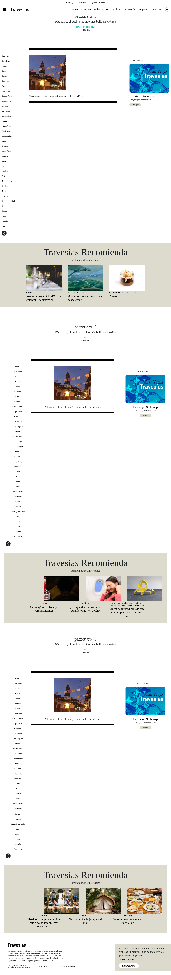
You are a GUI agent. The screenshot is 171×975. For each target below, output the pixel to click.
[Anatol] (127, 278)
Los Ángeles (7, 116)
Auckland (5, 56)
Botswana (5, 81)
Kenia (4, 86)
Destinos (71, 292)
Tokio (4, 216)
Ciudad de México (116, 292)
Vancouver (6, 226)
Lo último (116, 9)
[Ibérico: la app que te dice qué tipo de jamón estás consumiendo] (44, 901)
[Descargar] (149, 78)
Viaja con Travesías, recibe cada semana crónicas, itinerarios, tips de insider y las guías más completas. (141, 952)
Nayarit (85, 915)
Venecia (5, 196)
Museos (129, 605)
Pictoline (82, 3)
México (74, 9)
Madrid (4, 66)
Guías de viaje (101, 9)
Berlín (4, 71)
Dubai (4, 141)
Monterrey (121, 605)
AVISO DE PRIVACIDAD (46, 966)
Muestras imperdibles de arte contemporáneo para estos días (127, 612)
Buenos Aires (7, 96)
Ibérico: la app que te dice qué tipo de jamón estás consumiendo (44, 923)
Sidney (4, 211)
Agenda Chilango (98, 3)
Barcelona (6, 61)
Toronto (5, 221)
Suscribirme (128, 965)
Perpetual (143, 9)
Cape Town (6, 101)
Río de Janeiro (7, 181)
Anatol (113, 296)
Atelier (44, 603)
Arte (113, 603)
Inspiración (130, 9)
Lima (4, 161)
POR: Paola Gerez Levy (85, 27)
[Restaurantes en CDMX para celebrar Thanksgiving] (44, 278)
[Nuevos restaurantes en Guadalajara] (127, 901)
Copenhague (7, 136)
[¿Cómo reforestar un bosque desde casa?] (85, 278)
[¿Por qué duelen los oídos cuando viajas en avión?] (85, 588)
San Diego (6, 131)
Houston (5, 156)
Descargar (135, 105)
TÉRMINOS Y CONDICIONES (67, 966)
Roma (4, 191)
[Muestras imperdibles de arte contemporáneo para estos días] (127, 588)
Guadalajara (127, 603)
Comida (29, 292)
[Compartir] (4, 233)
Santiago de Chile (9, 201)
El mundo (86, 9)
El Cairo (5, 146)
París (3, 176)
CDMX (118, 603)
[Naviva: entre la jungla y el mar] (85, 901)
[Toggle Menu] (4, 9)
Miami (4, 121)
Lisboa (4, 166)
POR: (85, 338)
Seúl (3, 206)
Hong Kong (6, 151)
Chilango (70, 3)
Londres (5, 171)
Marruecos (6, 91)
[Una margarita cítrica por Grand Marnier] (44, 588)
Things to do (139, 605)
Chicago (5, 106)
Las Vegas (6, 111)
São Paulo (6, 186)
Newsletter (157, 9)
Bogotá (4, 76)
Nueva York (6, 126)
